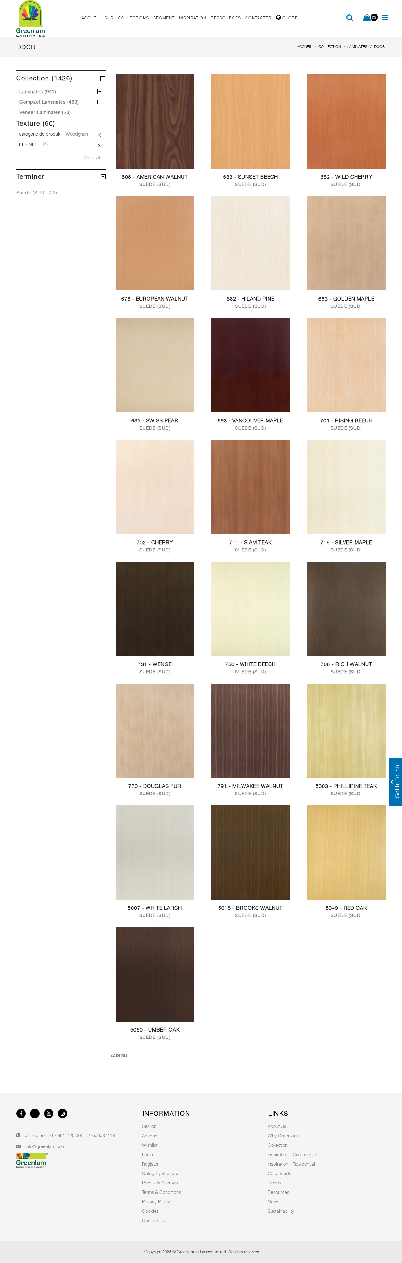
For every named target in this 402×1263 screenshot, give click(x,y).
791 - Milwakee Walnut (250, 786)
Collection (278, 1145)
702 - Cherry (155, 542)
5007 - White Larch (155, 908)
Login (147, 1154)
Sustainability (281, 1211)
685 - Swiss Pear (154, 421)
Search (149, 1126)
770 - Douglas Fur (154, 786)
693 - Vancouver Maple (250, 421)
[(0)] (367, 18)
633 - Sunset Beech (250, 177)
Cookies (150, 1211)
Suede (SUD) (36, 192)
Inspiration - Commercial (292, 1154)
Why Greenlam (283, 1135)
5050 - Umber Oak (155, 1030)
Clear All (92, 157)
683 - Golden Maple (346, 299)
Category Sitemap (160, 1173)
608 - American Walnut (155, 177)
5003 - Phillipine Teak (346, 786)
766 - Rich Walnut (346, 664)
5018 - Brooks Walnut (250, 908)
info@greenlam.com (45, 1146)
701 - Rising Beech (346, 421)
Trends (274, 1182)
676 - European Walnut (154, 299)
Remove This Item (99, 135)
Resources (278, 1192)
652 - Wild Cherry (346, 177)
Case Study (279, 1173)
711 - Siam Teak (250, 542)
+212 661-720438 (64, 1135)
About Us (277, 1126)
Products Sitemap (160, 1182)
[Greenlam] (45, 18)
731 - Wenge (155, 664)
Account (150, 1135)
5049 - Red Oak (346, 908)
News (273, 1201)
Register (150, 1164)
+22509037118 (99, 1135)
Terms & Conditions (161, 1192)
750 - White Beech (250, 664)
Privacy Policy (156, 1201)
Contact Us (153, 1220)
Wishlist (149, 1145)
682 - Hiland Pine (250, 299)
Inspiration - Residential (291, 1164)
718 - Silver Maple (346, 542)
